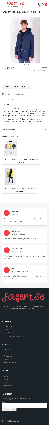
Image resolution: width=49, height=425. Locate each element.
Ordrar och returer (10, 326)
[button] (18, 64)
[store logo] (15, 4)
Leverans (7, 353)
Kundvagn (7, 379)
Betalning (7, 349)
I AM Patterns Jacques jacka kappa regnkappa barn (21, 159)
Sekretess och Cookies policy (14, 336)
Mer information (9, 129)
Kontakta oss (8, 386)
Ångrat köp (8, 356)
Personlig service (10, 362)
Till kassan (7, 382)
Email (4, 402)
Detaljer (6, 104)
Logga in (7, 376)
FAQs (6, 359)
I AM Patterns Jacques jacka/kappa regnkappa (19, 188)
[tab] (24, 104)
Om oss (6, 330)
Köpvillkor (7, 333)
